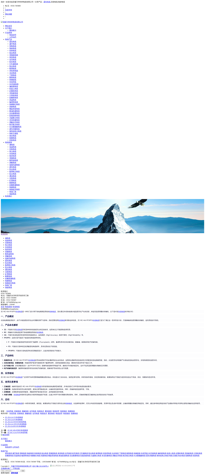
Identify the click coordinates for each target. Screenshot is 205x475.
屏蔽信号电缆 (14, 122)
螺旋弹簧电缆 (14, 109)
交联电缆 (12, 178)
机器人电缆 (13, 88)
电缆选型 (12, 35)
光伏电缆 (12, 73)
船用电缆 (12, 68)
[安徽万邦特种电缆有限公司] (12, 22)
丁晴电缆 (12, 75)
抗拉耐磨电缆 (14, 113)
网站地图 (8, 14)
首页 (2, 307)
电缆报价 (63, 411)
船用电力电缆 (14, 171)
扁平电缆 (12, 44)
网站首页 (8, 26)
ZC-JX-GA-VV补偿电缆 (14, 417)
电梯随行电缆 (14, 104)
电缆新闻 (8, 142)
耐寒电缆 (12, 77)
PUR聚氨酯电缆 (15, 127)
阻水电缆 (12, 66)
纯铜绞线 (12, 80)
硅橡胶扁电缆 (14, 185)
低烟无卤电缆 (14, 165)
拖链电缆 (12, 48)
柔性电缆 (47, 2)
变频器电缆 (13, 55)
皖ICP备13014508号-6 (40, 466)
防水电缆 (12, 169)
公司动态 (12, 37)
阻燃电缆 (12, 138)
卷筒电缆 (12, 57)
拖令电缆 (12, 136)
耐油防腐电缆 (14, 111)
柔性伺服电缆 (14, 129)
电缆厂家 (12, 192)
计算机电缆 (13, 95)
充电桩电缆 (13, 93)
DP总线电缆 (13, 84)
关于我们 (8, 28)
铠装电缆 (12, 140)
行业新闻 (8, 32)
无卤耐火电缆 (14, 118)
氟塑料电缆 (13, 102)
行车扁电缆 (13, 64)
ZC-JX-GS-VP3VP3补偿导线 (15, 422)
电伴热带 (12, 156)
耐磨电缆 (12, 183)
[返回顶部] (5, 435)
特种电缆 (12, 50)
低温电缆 (12, 147)
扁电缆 (12, 144)
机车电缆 (12, 62)
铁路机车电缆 (14, 189)
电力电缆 (12, 151)
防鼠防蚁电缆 (14, 115)
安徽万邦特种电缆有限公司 (21, 466)
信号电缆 (12, 59)
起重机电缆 (13, 91)
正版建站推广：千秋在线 (10, 468)
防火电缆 (12, 174)
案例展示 (12, 30)
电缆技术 (40, 411)
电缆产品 (8, 39)
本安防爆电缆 (14, 120)
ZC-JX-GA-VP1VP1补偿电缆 (15, 424)
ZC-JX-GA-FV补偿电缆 (14, 419)
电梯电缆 (12, 187)
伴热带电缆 (13, 71)
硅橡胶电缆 (13, 97)
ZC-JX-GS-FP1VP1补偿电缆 (15, 426)
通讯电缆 (12, 176)
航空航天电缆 (14, 124)
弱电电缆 (12, 46)
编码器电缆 (13, 86)
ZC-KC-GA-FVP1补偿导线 (17, 432)
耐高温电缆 (13, 160)
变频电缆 (12, 158)
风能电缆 (12, 106)
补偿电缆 (12, 153)
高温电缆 (12, 100)
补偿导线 (12, 82)
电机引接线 (13, 133)
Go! (23, 471)
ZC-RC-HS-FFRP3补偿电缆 (18, 430)
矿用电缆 (12, 180)
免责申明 (8, 10)
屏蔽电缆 (12, 162)
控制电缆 (12, 149)
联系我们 (8, 196)
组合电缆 (12, 53)
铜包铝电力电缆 (15, 131)
